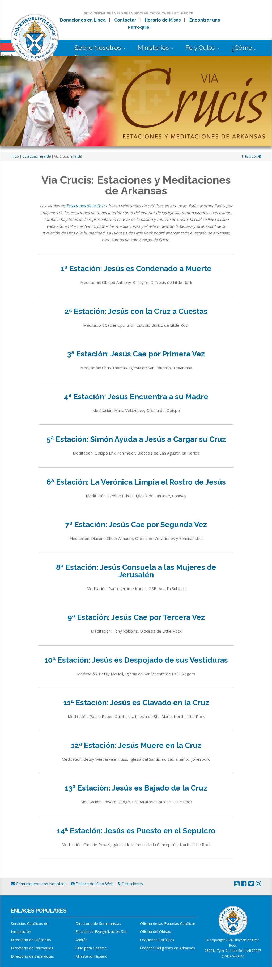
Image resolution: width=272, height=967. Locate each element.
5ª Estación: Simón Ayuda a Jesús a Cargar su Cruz (136, 439)
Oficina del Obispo (155, 931)
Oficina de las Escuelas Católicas (168, 923)
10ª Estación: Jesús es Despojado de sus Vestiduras (136, 660)
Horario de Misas (163, 20)
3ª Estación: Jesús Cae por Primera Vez (136, 354)
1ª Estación (249, 156)
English (45, 156)
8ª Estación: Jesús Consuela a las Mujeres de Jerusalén (136, 571)
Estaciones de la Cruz (85, 205)
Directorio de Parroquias (32, 948)
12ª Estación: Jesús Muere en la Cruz (136, 745)
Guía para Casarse (91, 948)
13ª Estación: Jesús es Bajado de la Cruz (136, 788)
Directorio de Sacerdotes (32, 956)
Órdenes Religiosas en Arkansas (167, 948)
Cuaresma (30, 156)
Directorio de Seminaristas (98, 923)
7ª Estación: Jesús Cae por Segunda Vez (136, 524)
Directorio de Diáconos (31, 939)
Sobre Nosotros (99, 48)
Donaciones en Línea (83, 20)
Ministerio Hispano (91, 956)
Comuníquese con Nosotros (41, 883)
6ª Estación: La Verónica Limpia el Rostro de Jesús (136, 482)
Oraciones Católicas (157, 939)
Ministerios (154, 48)
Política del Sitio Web (94, 883)
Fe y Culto (200, 48)
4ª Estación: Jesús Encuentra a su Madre (136, 396)
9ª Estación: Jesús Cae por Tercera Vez (136, 617)
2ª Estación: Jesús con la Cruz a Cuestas (136, 311)
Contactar (125, 20)
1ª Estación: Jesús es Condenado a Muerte (136, 268)
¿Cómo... (243, 48)
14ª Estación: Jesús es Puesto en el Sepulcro (136, 830)
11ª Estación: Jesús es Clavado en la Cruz (136, 702)
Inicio (15, 156)
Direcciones (132, 883)
